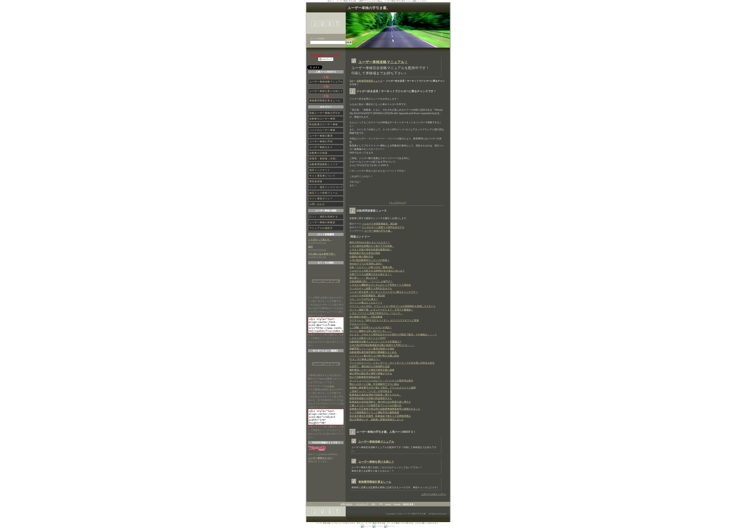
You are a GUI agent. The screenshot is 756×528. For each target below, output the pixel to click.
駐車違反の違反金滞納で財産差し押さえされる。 (375, 394)
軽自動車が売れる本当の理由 (364, 253)
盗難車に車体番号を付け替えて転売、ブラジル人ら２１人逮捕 (382, 387)
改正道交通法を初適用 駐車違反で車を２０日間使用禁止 (380, 416)
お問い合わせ (317, 204)
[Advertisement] (395, 195)
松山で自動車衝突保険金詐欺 (364, 377)
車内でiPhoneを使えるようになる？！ (369, 242)
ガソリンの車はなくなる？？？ (366, 302)
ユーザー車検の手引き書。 (368, 8)
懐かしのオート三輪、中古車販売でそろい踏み (374, 384)
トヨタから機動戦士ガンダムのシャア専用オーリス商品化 (380, 285)
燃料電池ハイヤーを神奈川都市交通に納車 (371, 370)
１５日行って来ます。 (320, 239)
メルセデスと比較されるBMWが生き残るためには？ (377, 270)
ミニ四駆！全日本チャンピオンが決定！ (370, 327)
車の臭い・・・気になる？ (363, 277)
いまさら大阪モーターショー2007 (367, 338)
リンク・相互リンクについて (326, 187)
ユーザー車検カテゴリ (320, 458)
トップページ (398, 202)
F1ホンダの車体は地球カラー (365, 359)
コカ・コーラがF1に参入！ (363, 299)
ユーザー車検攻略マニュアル (376, 441)
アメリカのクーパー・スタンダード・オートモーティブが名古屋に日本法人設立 (392, 363)
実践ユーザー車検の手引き (324, 113)
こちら (330, 386)
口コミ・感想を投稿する (323, 216)
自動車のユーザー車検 (322, 118)
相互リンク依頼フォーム (323, 192)
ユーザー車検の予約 (321, 141)
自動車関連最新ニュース (370, 81)
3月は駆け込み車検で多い (321, 253)
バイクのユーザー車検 (322, 130)
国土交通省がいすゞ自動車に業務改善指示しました (376, 419)
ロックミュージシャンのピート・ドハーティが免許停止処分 (381, 380)
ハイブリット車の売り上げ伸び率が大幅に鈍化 (374, 355)
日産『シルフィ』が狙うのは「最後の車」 (371, 267)
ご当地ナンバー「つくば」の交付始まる (370, 391)
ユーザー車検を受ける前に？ (376, 461)
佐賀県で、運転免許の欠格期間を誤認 (369, 366)
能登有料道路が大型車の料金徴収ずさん (370, 398)
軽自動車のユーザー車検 (323, 124)
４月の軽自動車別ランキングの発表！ (369, 260)
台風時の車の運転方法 (361, 256)
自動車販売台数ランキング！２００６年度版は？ (375, 341)
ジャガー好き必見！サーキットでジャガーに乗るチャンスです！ (383, 292)
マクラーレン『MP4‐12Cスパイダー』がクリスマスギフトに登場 (384, 320)
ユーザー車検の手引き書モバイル (397, 1)
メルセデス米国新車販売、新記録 (379, 223)
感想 (310, 246)
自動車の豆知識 (318, 153)
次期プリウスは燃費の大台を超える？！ (370, 274)
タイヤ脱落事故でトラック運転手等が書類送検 (374, 412)
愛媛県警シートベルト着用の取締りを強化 (371, 348)
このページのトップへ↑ (433, 494)
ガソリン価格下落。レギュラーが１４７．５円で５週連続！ (381, 309)
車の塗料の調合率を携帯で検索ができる (370, 373)
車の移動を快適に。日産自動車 (366, 316)
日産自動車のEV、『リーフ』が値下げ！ (371, 281)
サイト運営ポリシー (321, 198)
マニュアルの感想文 (321, 228)
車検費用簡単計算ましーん (374, 481)
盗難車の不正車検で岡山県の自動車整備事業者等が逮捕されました (384, 409)
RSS (373, 504)
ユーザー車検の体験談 (322, 222)
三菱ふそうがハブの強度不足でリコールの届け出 (375, 405)
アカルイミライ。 (358, 324)
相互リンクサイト (319, 170)
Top (351, 81)
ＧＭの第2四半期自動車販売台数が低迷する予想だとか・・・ (382, 345)
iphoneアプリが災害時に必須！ (366, 263)
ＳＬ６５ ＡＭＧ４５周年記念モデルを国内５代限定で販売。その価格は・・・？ (393, 334)
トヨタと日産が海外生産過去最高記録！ (370, 249)
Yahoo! (388, 504)
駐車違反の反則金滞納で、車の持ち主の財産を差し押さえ (380, 401)
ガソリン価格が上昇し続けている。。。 (370, 331)
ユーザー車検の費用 (321, 135)
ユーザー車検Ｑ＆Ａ (321, 147)
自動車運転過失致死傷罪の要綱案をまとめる (373, 352)
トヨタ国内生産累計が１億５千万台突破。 (371, 246)
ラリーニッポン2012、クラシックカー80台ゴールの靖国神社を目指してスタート (392, 306)
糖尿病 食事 (408, 504)
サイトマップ (362, 504)
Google (397, 504)
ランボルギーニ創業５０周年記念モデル (383, 227)
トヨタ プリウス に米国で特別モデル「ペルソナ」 (376, 313)
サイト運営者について (322, 175)
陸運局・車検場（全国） (323, 158)
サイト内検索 (317, 38)
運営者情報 (315, 181)
